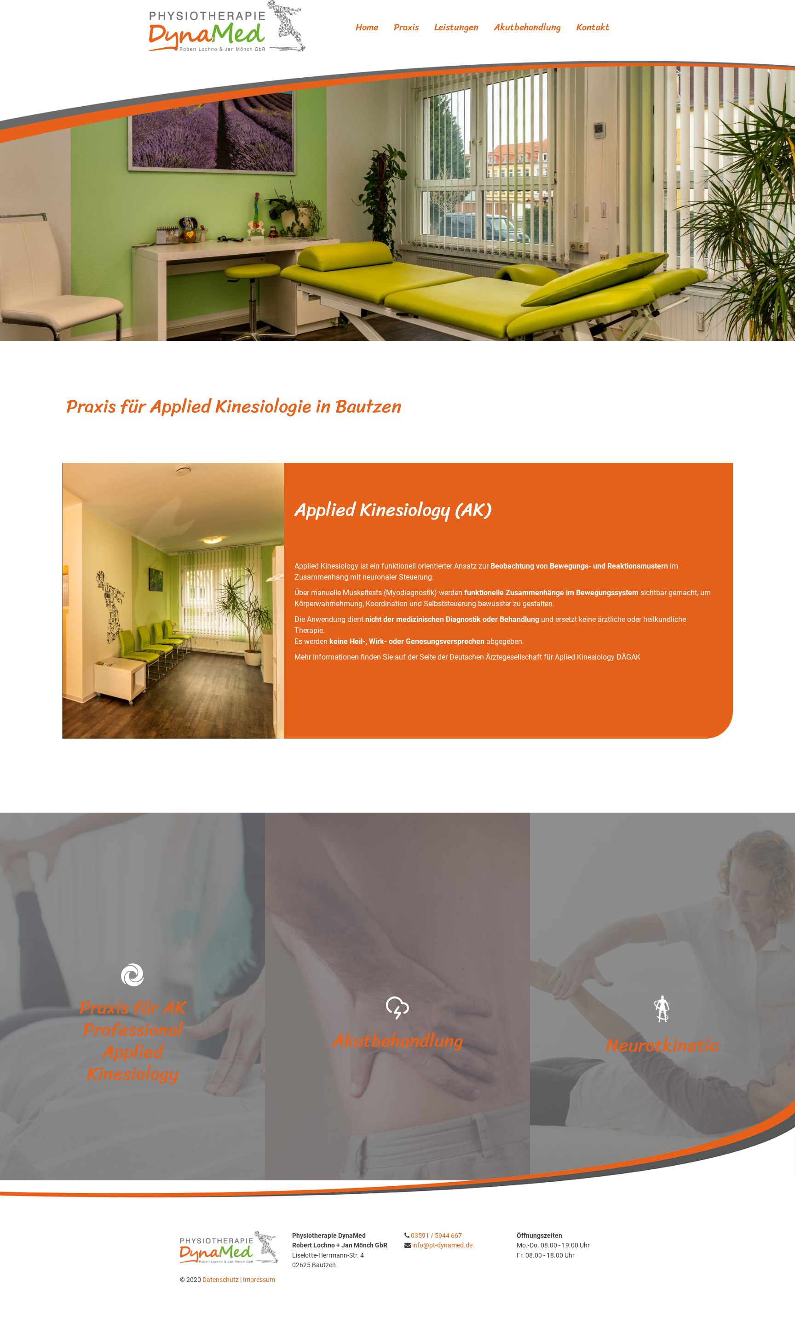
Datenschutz (221, 1280)
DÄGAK (628, 657)
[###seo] (227, 25)
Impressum (259, 1280)
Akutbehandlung (527, 27)
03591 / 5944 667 (436, 1236)
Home (367, 27)
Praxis (406, 27)
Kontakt (593, 27)
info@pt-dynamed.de (442, 1245)
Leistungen (456, 27)
